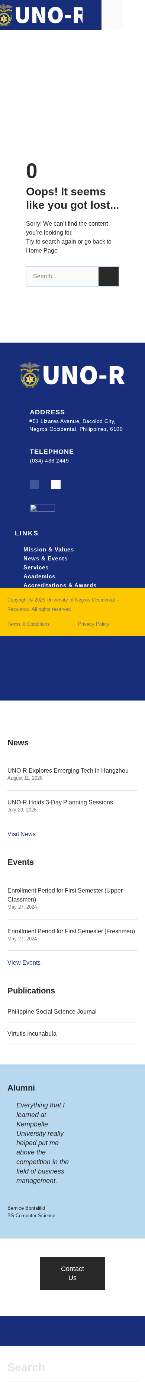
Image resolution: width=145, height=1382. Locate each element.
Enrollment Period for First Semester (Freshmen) (71, 931)
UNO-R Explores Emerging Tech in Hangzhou (68, 770)
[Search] (109, 276)
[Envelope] (56, 484)
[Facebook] (34, 484)
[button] (134, 15)
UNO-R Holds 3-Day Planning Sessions (60, 802)
